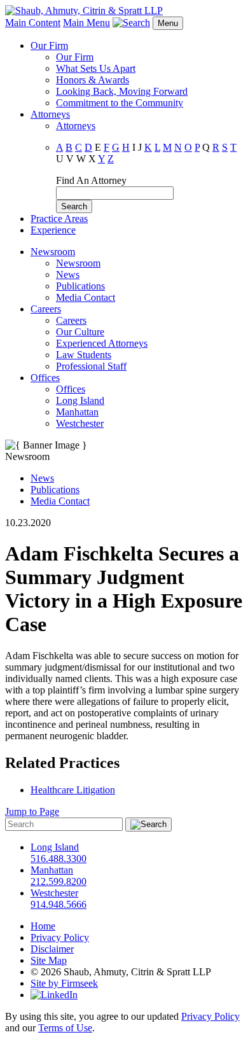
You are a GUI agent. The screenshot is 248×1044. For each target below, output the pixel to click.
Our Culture (80, 331)
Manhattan (77, 412)
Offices (45, 377)
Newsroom (53, 251)
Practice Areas (59, 218)
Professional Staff (91, 366)
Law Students (83, 354)
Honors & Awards (92, 79)
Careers (46, 308)
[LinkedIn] (54, 994)
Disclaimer (52, 948)
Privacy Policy (60, 937)
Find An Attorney (91, 180)
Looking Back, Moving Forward (122, 91)
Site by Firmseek (64, 983)
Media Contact (85, 297)
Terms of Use (65, 1027)
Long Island (80, 400)
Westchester (80, 423)
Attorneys (50, 114)
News (67, 274)
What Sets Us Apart (95, 68)
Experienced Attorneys (102, 343)
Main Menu (86, 22)
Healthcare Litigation (73, 789)
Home (43, 926)
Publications (80, 286)
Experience (53, 230)
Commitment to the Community (119, 102)
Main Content (32, 22)
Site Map (49, 960)
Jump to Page (32, 811)
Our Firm (49, 45)
